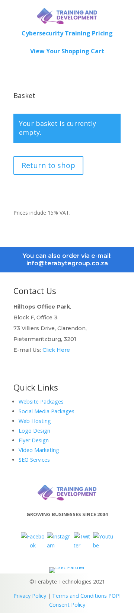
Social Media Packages (46, 411)
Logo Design (34, 430)
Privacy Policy (29, 595)
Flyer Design (34, 440)
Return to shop (48, 165)
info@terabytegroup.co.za (67, 263)
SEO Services (34, 459)
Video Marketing (39, 450)
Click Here (56, 350)
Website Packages (41, 401)
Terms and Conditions (79, 595)
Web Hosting (35, 420)
